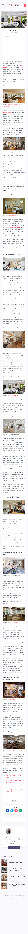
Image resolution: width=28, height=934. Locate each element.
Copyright (7, 899)
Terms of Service (10, 897)
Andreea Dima (17, 831)
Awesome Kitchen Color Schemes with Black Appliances (17, 869)
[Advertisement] (14, 47)
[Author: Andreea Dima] (8, 830)
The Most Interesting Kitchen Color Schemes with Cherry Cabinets (17, 862)
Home (20, 895)
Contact (22, 899)
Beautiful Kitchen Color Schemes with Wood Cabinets (17, 885)
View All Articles (14, 847)
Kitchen (14, 800)
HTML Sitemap (15, 899)
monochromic (7, 112)
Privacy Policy (20, 897)
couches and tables (15, 227)
